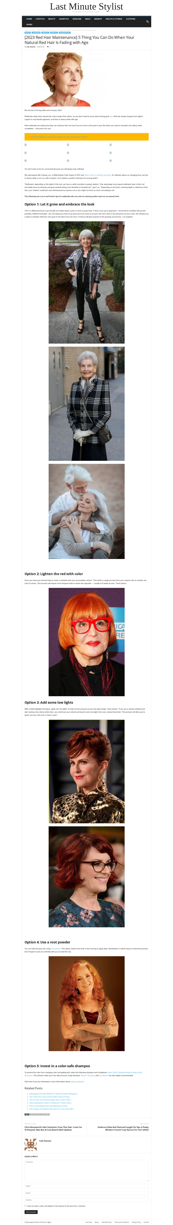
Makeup (98, 19)
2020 (32, 1114)
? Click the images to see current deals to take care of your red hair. (58, 137)
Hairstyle (64, 19)
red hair (46, 1114)
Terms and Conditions (121, 1222)
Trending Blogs (65, 32)
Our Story (89, 1222)
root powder (55, 949)
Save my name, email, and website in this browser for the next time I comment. (56, 1206)
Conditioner (103, 1075)
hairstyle (38, 1114)
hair (111, 116)
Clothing (130, 19)
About (97, 1222)
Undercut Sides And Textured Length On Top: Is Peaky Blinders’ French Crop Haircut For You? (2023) (123, 1128)
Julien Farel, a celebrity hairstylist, (98, 175)
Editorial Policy (107, 1222)
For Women (36, 32)
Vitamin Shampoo (88, 1075)
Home (29, 19)
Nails (87, 19)
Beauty (51, 19)
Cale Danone (31, 47)
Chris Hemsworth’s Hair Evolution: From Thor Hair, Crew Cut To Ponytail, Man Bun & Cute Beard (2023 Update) (53, 1128)
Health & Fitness (114, 19)
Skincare (77, 19)
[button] (147, 21)
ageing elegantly (77, 1082)
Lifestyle (40, 19)
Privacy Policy (136, 1222)
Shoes (29, 24)
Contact (146, 1222)
